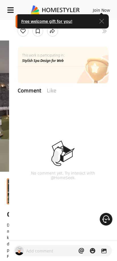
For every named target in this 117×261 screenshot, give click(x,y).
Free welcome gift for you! (46, 21)
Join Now (101, 10)
